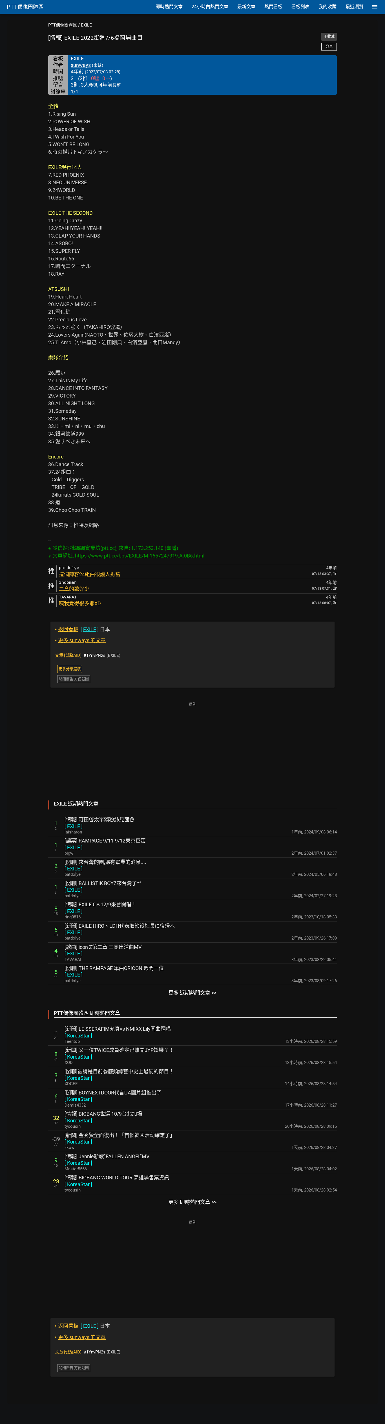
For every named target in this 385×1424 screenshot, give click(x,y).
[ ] (74, 826)
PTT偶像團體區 (62, 25)
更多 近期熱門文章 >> (192, 993)
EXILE (86, 25)
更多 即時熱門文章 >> (192, 1202)
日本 (82, 629)
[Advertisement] (192, 747)
